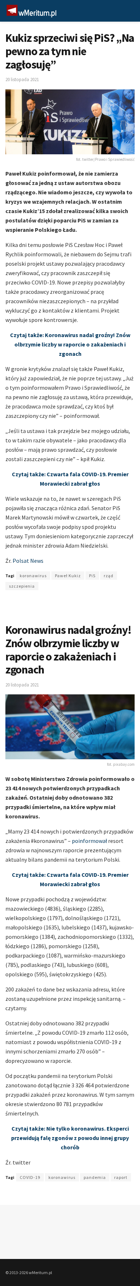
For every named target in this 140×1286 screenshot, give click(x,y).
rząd (108, 575)
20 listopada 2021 (22, 79)
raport (120, 1177)
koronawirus (33, 575)
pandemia (95, 1177)
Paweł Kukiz (68, 575)
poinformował (89, 840)
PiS (92, 575)
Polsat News (27, 560)
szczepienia (22, 586)
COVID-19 (30, 1177)
